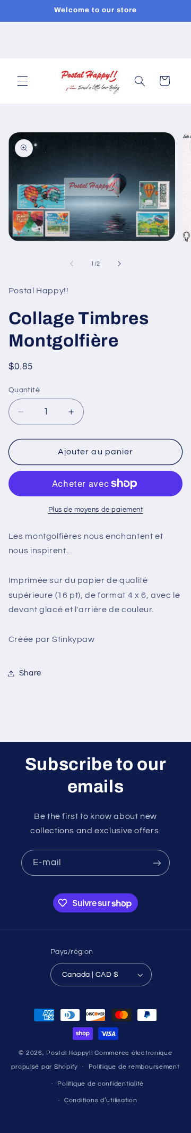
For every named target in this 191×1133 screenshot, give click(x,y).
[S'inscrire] (157, 863)
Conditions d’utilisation (100, 1100)
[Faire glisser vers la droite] (119, 263)
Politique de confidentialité (100, 1084)
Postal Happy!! (69, 1053)
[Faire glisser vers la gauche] (71, 263)
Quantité (24, 390)
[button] (22, 81)
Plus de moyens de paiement (95, 509)
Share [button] (30, 673)
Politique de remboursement (134, 1067)
